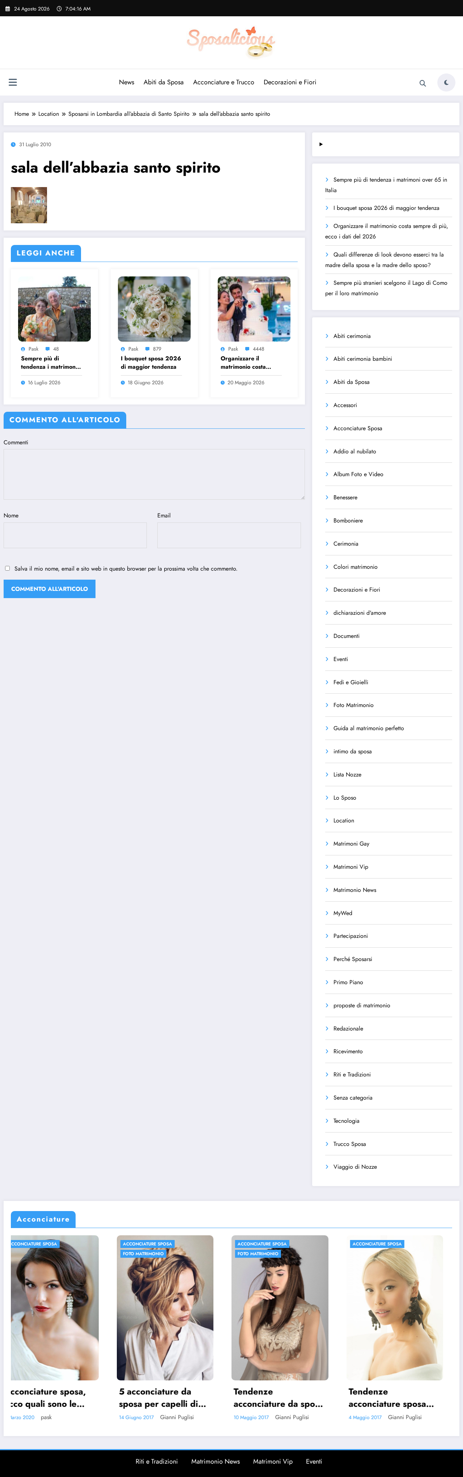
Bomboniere (348, 520)
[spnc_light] (446, 82)
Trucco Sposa (350, 1144)
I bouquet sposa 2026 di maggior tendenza (151, 363)
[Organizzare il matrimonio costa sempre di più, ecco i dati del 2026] (254, 308)
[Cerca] (423, 84)
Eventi (341, 659)
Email (164, 515)
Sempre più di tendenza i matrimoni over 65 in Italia (49, 363)
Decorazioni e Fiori (290, 82)
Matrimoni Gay (351, 843)
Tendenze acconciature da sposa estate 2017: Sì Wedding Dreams (144, 1397)
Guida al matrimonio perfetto (369, 728)
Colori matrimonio (356, 567)
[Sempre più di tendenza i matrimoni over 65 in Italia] (54, 308)
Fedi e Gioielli (351, 682)
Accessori (345, 405)
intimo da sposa (353, 751)
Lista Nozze (347, 774)
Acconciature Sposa (358, 428)
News (126, 82)
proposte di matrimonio (362, 1005)
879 (157, 348)
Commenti (16, 442)
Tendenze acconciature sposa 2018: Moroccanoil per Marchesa (253, 1397)
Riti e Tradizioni (352, 1074)
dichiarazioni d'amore (360, 613)
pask (33, 348)
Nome (11, 515)
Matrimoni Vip (351, 867)
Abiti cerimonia (352, 336)
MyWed (343, 913)
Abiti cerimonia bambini (363, 359)
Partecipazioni (351, 936)
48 (56, 348)
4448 (258, 348)
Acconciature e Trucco (223, 82)
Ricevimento (348, 1051)
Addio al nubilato (355, 451)
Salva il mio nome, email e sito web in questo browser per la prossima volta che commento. (126, 568)
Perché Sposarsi (353, 959)
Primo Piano (348, 982)
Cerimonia (346, 543)
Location (344, 820)
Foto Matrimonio (354, 705)
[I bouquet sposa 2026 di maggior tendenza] (154, 308)
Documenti (347, 636)
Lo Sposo (345, 797)
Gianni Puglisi (42, 1417)
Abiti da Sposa (164, 82)
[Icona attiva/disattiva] (12, 83)
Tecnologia (347, 1121)
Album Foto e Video (358, 474)
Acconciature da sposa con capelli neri (375, 1397)
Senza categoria (353, 1097)
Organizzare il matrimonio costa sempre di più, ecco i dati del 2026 (249, 363)
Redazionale (348, 1028)
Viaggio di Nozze (355, 1167)
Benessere (345, 497)
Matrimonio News (355, 890)
